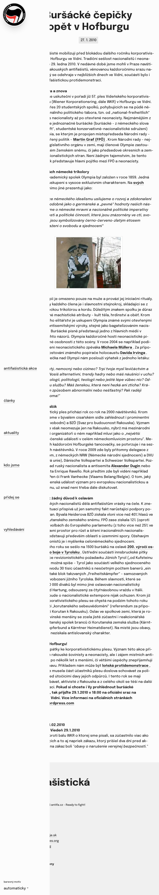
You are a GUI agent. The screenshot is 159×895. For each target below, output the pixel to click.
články (9, 401)
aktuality (11, 433)
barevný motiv (12, 882)
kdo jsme (12, 465)
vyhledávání (14, 529)
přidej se (11, 497)
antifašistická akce (20, 368)
